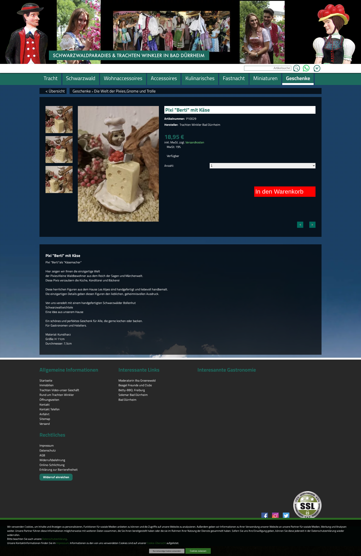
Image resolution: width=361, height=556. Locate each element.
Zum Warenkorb (317, 66)
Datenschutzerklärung (54, 539)
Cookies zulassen (198, 551)
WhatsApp (306, 67)
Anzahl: (169, 165)
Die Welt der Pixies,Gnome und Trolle (125, 91)
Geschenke (82, 91)
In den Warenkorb (279, 191)
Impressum (62, 543)
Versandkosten (194, 142)
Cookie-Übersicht (156, 543)
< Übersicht (55, 91)
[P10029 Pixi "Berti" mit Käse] (59, 119)
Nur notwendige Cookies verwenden (167, 550)
